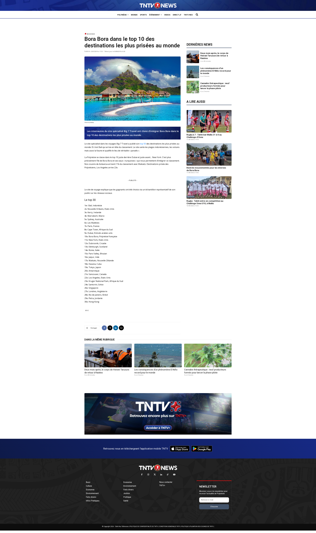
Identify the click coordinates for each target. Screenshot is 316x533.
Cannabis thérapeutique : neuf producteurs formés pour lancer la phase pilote (214, 86)
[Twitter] (155, 474)
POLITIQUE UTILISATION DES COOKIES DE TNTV (197, 526)
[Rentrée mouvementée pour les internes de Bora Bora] (209, 154)
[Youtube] (174, 474)
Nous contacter (165, 482)
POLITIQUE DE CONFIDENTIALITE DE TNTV (144, 526)
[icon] (85, 34)
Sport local (190, 130)
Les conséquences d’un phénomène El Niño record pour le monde (215, 71)
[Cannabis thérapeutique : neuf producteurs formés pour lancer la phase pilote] (193, 87)
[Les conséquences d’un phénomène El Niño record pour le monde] (193, 72)
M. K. (87, 310)
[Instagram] (148, 474)
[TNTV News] (158, 467)
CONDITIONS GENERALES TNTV (169, 526)
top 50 (143, 143)
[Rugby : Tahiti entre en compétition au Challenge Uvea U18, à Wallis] (209, 187)
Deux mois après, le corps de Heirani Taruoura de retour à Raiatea (214, 55)
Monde (92, 34)
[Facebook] (104, 327)
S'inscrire (214, 506)
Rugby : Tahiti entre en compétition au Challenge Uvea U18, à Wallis (205, 202)
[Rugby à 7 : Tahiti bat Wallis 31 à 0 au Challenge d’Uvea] (209, 121)
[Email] (121, 327)
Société (189, 163)
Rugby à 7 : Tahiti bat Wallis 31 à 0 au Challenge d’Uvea (204, 135)
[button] (197, 15)
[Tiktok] (167, 474)
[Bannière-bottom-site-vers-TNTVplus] (158, 434)
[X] (110, 327)
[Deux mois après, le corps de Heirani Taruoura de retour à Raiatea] (193, 56)
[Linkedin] (115, 327)
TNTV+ (162, 485)
